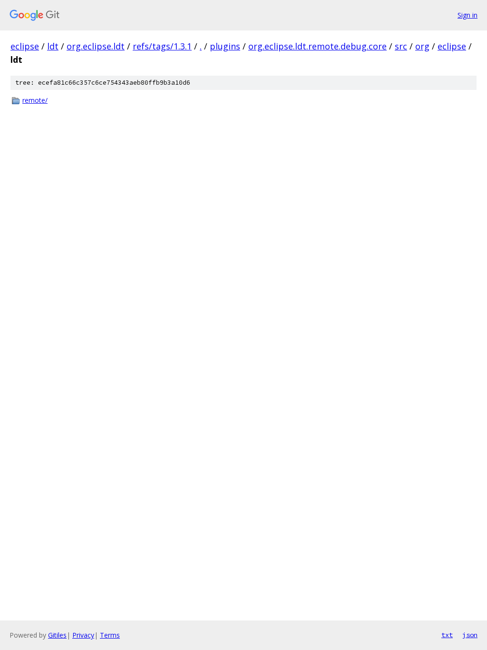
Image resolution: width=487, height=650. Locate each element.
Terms (110, 635)
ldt (52, 46)
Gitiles (57, 635)
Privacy (83, 635)
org (422, 46)
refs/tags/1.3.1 (162, 46)
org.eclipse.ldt (96, 46)
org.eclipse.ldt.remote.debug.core (317, 46)
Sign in (467, 15)
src (401, 46)
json (469, 634)
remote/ (35, 100)
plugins (225, 46)
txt (447, 634)
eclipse (24, 46)
